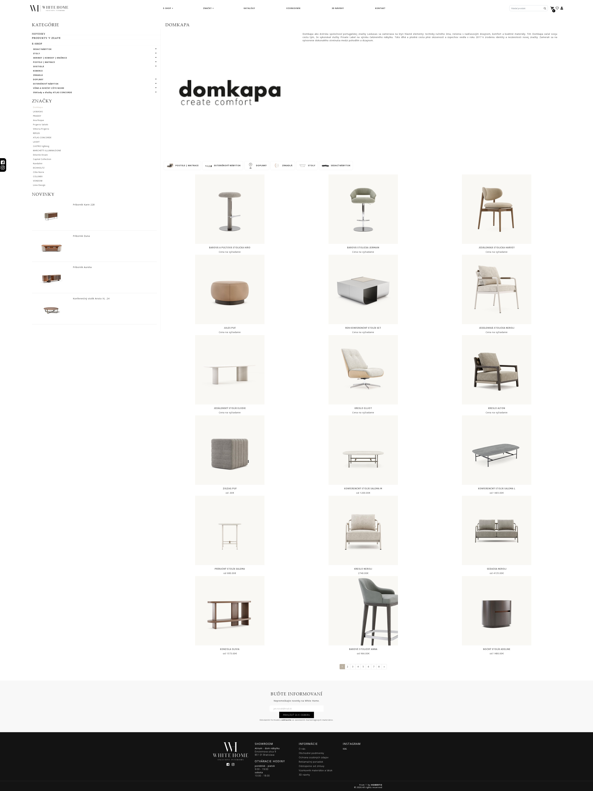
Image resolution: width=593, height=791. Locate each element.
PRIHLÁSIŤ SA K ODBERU (296, 714)
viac (345, 748)
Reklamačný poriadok (311, 761)
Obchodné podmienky (311, 753)
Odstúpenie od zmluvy (311, 766)
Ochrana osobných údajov (313, 757)
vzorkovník (293, 8)
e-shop (167, 8)
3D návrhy (338, 8)
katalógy (249, 8)
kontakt (380, 8)
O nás (302, 748)
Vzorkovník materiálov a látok (315, 770)
